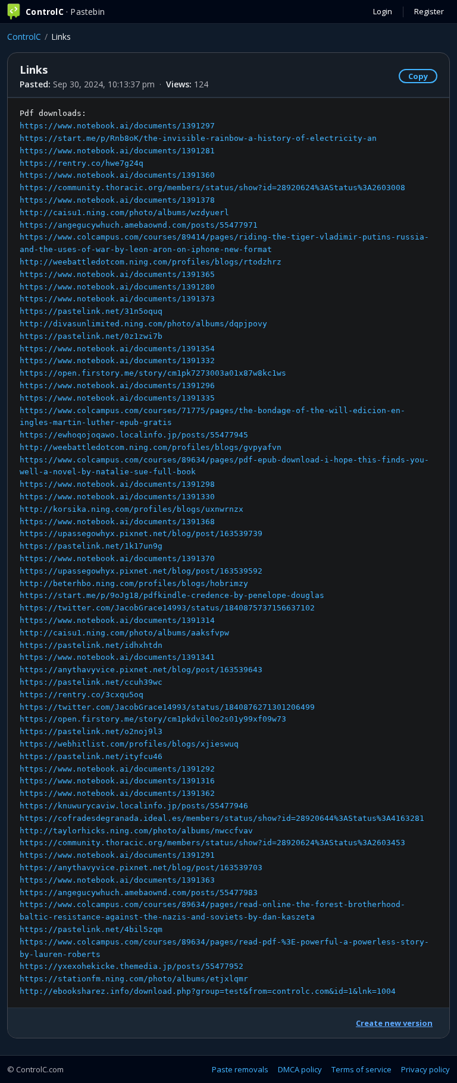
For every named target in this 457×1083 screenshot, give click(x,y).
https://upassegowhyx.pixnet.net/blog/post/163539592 (141, 570)
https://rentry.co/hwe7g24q (81, 163)
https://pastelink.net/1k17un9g (91, 546)
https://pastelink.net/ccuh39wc (91, 682)
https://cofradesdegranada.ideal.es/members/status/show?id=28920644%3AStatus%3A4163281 (222, 818)
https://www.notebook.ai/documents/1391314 (117, 620)
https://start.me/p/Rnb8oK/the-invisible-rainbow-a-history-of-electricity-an (198, 138)
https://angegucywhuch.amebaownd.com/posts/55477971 (139, 225)
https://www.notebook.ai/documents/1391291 (117, 855)
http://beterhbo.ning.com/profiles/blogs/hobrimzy (134, 583)
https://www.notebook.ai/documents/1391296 (117, 385)
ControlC (24, 36)
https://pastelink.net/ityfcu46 (91, 756)
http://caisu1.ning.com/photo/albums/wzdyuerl (124, 212)
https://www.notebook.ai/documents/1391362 (117, 793)
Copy (418, 76)
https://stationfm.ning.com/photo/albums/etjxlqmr (134, 978)
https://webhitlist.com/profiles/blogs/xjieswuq (129, 743)
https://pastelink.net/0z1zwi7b (91, 336)
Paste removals (240, 1069)
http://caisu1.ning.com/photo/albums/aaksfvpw (124, 632)
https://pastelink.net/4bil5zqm (91, 929)
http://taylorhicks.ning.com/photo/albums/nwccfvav (136, 830)
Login (382, 11)
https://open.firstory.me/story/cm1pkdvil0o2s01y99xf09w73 (153, 718)
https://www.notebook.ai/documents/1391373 (117, 298)
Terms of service (361, 1069)
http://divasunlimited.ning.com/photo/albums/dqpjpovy (143, 323)
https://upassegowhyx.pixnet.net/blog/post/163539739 (141, 533)
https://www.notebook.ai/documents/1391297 (117, 125)
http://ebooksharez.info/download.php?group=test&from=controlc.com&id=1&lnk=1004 (208, 991)
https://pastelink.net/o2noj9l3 (91, 731)
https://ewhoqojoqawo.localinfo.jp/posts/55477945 (134, 434)
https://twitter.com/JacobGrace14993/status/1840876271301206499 (167, 707)
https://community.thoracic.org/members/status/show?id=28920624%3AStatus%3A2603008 (212, 187)
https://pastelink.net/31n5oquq (91, 311)
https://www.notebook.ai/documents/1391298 (117, 484)
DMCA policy (300, 1069)
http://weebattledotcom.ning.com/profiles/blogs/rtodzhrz (150, 261)
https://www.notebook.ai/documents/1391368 (117, 521)
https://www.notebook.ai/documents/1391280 (117, 286)
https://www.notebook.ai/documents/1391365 (117, 274)
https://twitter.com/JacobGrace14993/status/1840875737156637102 (167, 607)
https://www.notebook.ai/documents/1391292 (117, 768)
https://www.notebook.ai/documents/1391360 (117, 175)
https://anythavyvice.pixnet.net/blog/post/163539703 (141, 867)
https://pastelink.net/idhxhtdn (91, 645)
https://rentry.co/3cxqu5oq (81, 694)
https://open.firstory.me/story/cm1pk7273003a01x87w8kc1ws (153, 373)
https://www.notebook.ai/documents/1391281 (117, 150)
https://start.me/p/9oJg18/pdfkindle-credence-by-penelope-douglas (172, 595)
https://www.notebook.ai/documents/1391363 (117, 880)
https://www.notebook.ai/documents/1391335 (117, 397)
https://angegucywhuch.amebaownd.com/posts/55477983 (139, 892)
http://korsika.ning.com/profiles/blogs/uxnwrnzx (131, 509)
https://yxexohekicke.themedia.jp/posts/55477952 (131, 966)
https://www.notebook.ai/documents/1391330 (117, 496)
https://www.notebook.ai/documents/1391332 (117, 360)
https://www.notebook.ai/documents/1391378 (117, 200)
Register (429, 11)
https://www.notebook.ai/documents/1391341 (117, 657)
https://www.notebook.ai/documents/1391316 (117, 780)
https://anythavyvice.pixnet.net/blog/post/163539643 (141, 669)
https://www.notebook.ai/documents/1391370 (117, 558)
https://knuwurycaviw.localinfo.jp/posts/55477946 (134, 805)
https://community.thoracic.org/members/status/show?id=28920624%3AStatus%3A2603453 (212, 842)
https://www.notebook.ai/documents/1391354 (117, 348)
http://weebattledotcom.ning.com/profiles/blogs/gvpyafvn (150, 447)
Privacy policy (425, 1069)
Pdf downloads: (224, 552)
